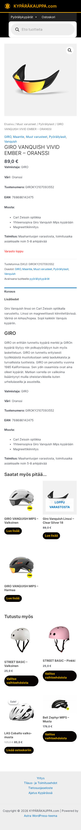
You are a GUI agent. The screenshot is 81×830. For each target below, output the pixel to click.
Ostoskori (48, 17)
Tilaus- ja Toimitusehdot (40, 783)
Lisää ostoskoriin (18, 750)
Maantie (18, 136)
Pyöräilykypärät (22, 17)
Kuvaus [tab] (9, 291)
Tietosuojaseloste (40, 788)
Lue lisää (12, 531)
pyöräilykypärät (39, 278)
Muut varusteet (26, 124)
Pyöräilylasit (46, 124)
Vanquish (10, 141)
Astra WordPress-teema (40, 815)
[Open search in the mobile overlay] (43, 29)
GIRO (7, 136)
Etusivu (9, 124)
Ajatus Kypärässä (40, 793)
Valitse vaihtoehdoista (17, 680)
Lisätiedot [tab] (11, 299)
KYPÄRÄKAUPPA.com (35, 6)
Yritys (40, 778)
